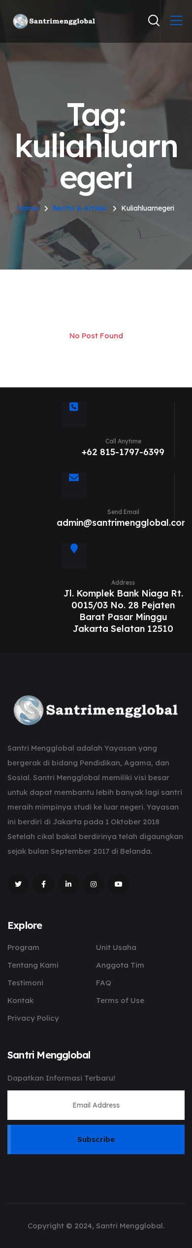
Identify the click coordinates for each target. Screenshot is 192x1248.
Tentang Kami (33, 965)
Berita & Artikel (80, 208)
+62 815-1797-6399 (123, 452)
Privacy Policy (33, 1018)
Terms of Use (120, 1000)
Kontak (20, 1000)
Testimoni (25, 982)
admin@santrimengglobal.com (123, 522)
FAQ (103, 982)
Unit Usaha (116, 947)
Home (28, 208)
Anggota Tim (120, 965)
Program (23, 947)
